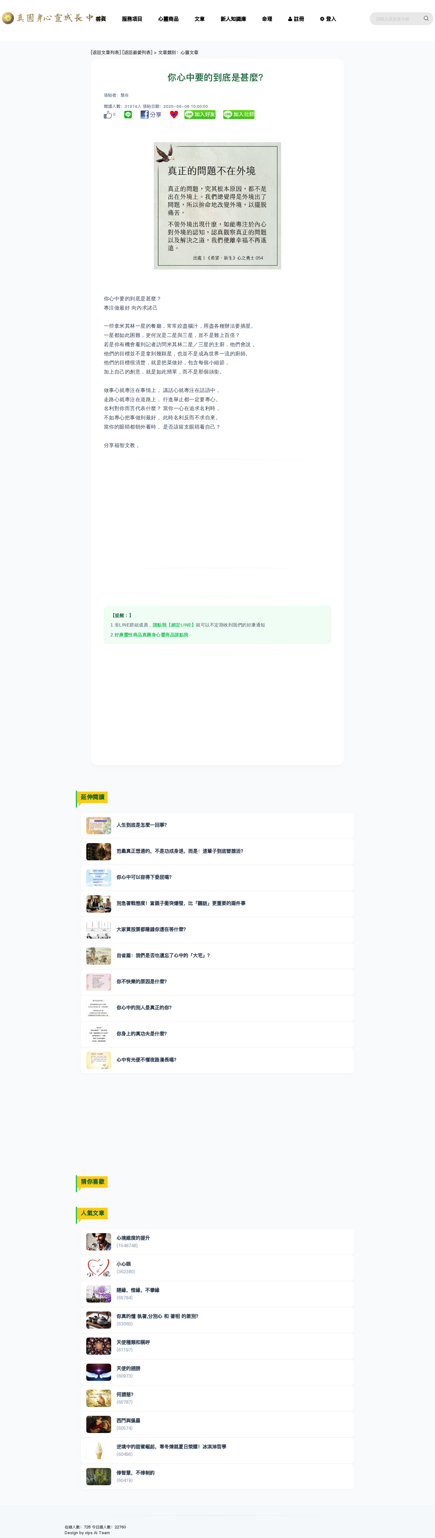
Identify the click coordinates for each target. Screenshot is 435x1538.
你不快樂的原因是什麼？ (143, 981)
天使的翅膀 (128, 1368)
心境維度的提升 (133, 1237)
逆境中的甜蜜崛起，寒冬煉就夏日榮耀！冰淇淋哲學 (171, 1446)
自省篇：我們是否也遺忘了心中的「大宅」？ (164, 955)
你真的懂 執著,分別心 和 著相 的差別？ (159, 1316)
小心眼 (124, 1264)
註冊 (299, 18)
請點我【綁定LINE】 (174, 624)
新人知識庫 (233, 18)
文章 (200, 18)
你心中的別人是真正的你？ (145, 1007)
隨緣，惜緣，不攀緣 (138, 1290)
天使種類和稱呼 (133, 1342)
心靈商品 (168, 18)
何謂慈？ (126, 1394)
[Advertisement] (218, 513)
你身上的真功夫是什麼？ (143, 1033)
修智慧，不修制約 (136, 1472)
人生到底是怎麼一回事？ (143, 824)
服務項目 (132, 18)
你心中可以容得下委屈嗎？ (145, 877)
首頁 (101, 18)
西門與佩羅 (128, 1420)
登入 (331, 18)
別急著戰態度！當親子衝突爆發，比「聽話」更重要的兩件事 (181, 903)
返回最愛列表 (137, 52)
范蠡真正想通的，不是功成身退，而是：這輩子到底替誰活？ (181, 851)
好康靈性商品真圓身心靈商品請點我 (152, 634)
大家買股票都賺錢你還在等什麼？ (152, 929)
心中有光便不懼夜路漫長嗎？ (148, 1059)
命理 (267, 18)
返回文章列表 (105, 52)
